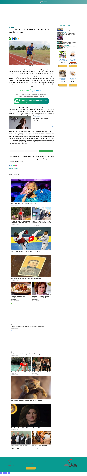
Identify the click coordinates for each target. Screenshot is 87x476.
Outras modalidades (20, 24)
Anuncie (30, 468)
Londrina (15, 168)
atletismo (11, 168)
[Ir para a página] (43, 2)
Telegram (38, 90)
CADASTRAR (45, 151)
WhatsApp (26, 90)
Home (10, 24)
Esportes (13, 24)
